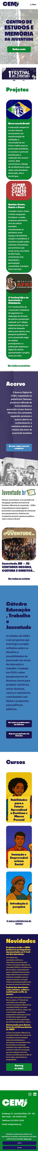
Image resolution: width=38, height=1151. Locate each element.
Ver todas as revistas (19, 579)
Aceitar (19, 1143)
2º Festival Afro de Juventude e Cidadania (18, 300)
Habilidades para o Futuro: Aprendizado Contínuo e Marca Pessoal (19, 810)
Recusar (19, 1147)
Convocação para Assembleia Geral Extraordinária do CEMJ (19, 1027)
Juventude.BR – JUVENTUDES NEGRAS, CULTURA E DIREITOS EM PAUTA (17, 567)
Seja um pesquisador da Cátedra (19, 735)
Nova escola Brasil (19, 124)
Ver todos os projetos (19, 366)
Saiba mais (19, 49)
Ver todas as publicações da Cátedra (19, 723)
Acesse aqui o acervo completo (19, 447)
